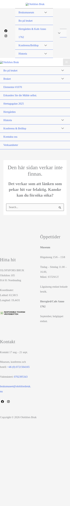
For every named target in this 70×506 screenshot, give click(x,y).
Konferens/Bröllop (29, 45)
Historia (23, 53)
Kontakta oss (10, 136)
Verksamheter (10, 145)
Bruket (7, 78)
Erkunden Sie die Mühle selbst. (20, 95)
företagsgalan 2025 (13, 103)
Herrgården (9, 111)
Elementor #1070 (12, 87)
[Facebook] (5, 30)
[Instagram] (5, 35)
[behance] (9, 401)
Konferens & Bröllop (14, 128)
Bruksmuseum (26, 12)
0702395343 (21, 376)
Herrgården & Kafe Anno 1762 (32, 33)
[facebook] (3, 401)
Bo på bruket (25, 20)
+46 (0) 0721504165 (18, 366)
